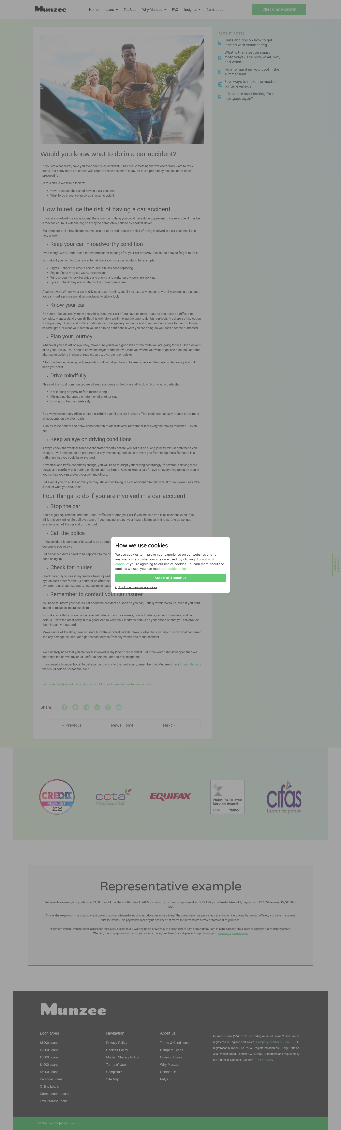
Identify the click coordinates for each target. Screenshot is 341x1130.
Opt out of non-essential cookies (136, 587)
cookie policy (176, 569)
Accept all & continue (170, 578)
